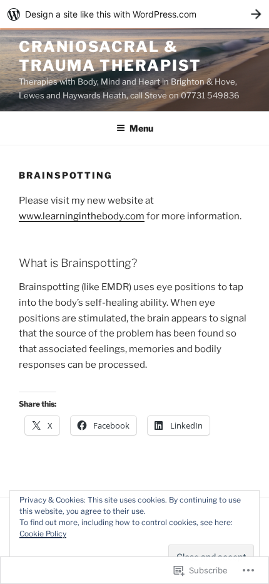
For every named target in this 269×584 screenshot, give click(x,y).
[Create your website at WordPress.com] (134, 14)
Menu (141, 128)
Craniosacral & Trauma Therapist (110, 56)
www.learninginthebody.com (82, 216)
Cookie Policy (42, 533)
